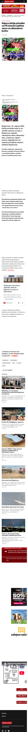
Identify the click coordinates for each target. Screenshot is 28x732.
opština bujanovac (6, 362)
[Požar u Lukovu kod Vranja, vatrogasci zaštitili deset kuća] (13, 525)
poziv (13, 362)
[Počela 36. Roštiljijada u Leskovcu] (13, 413)
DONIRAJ (15, 355)
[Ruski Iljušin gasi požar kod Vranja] (13, 498)
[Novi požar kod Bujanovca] (13, 471)
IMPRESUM (4, 713)
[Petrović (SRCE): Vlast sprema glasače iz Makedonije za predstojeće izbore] (13, 440)
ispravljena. (11, 270)
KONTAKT (4, 715)
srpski (4, 365)
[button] (2, 1)
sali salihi (19, 362)
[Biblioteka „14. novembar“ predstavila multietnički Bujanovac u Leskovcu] (13, 382)
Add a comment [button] (8, 369)
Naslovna (4, 15)
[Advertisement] (14, 78)
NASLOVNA (9, 15)
